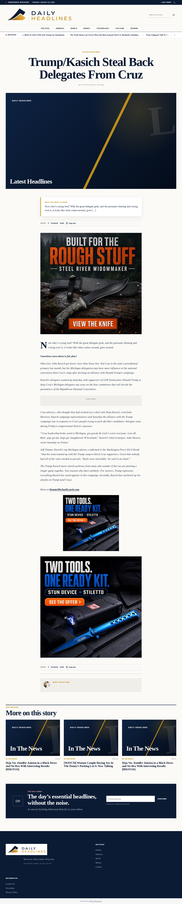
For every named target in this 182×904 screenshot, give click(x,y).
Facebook (54, 223)
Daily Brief (166, 2)
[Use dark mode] (174, 2)
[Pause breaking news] (174, 35)
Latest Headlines (91, 52)
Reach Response (95, 901)
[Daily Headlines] (39, 15)
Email (62, 223)
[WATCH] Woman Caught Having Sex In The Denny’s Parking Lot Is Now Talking (88, 764)
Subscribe (162, 799)
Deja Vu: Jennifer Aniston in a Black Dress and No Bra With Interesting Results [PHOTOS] (31, 766)
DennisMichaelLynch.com (64, 489)
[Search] (173, 15)
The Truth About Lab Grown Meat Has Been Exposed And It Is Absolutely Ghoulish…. (85, 35)
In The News (11, 759)
